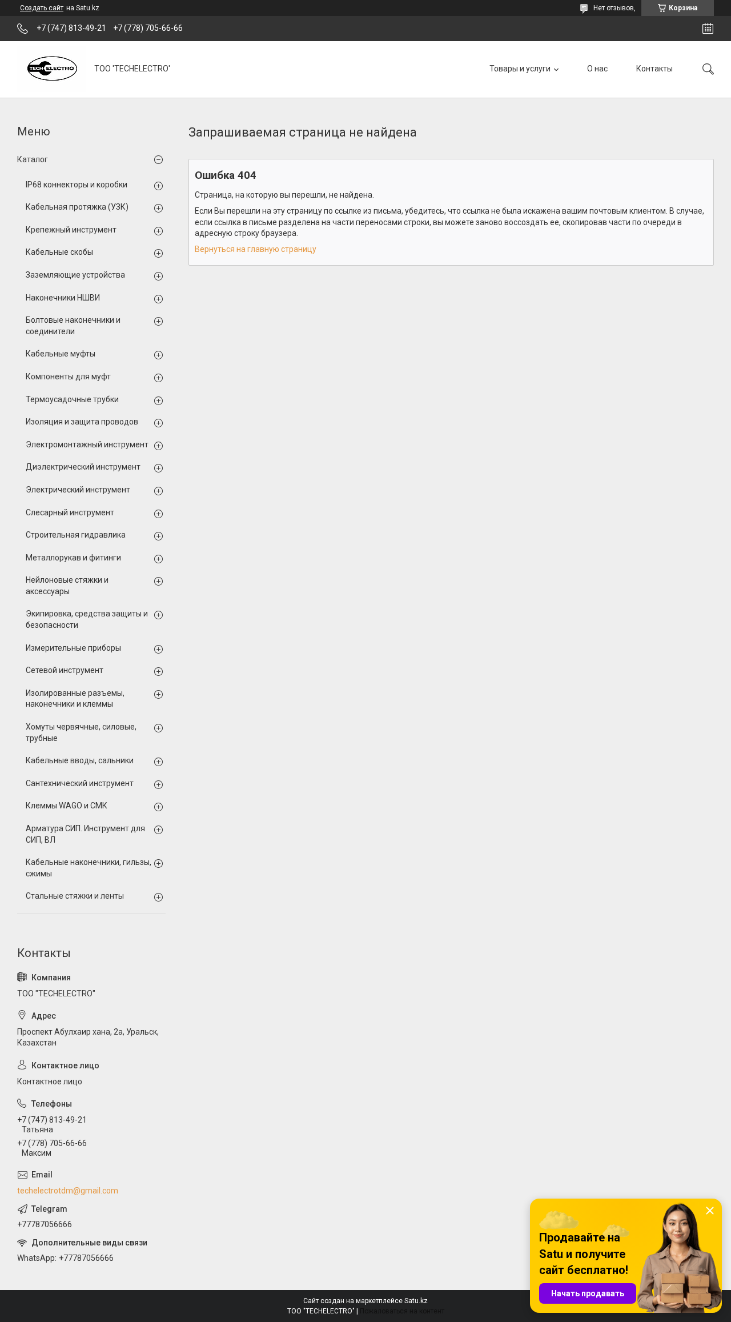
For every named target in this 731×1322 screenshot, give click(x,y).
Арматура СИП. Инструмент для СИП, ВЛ (85, 834)
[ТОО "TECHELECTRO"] (51, 69)
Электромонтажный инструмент (87, 444)
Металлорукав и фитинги (73, 557)
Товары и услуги (520, 68)
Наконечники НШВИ (63, 297)
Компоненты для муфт (68, 376)
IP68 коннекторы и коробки (76, 184)
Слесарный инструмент (70, 512)
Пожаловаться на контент (402, 1311)
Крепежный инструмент (71, 229)
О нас (597, 68)
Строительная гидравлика (76, 534)
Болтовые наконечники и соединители (73, 325)
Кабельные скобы (59, 252)
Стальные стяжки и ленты (75, 895)
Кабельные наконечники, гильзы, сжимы (88, 868)
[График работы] (707, 28)
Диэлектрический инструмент (83, 466)
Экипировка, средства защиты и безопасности (87, 619)
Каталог (32, 159)
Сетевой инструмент (64, 670)
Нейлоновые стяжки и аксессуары (67, 585)
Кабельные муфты (60, 353)
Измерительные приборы (73, 647)
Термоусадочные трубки (72, 399)
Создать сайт (41, 8)
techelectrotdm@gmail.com (67, 1190)
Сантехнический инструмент (80, 783)
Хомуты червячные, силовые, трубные (81, 732)
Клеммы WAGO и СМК (66, 805)
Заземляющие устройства (75, 274)
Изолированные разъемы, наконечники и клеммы (75, 698)
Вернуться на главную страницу (255, 249)
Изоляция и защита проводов (82, 421)
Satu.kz (416, 1301)
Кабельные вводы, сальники (80, 760)
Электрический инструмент (78, 489)
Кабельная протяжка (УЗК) (77, 206)
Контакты (654, 68)
